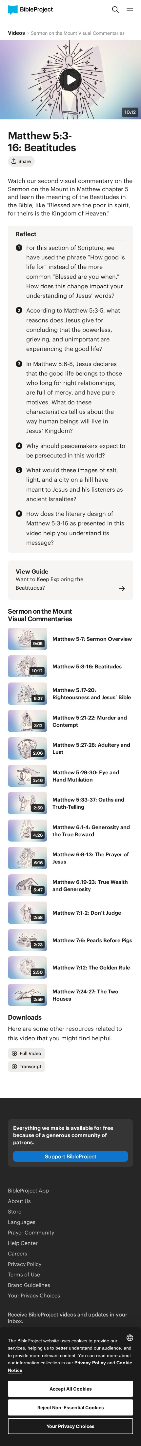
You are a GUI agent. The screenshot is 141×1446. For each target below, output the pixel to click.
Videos (16, 33)
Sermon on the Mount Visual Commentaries (78, 33)
